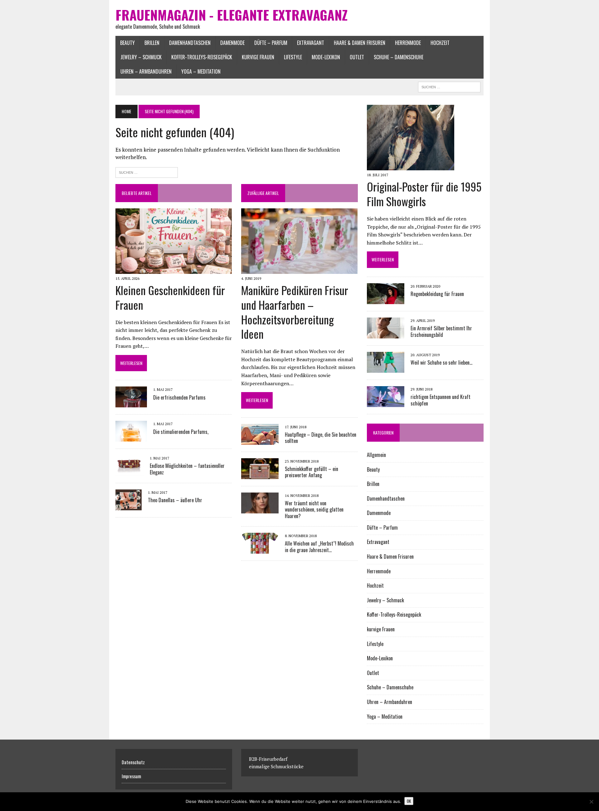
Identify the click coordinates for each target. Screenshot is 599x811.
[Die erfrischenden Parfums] (131, 403)
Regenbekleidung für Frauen (437, 294)
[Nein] (591, 802)
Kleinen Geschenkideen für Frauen (170, 297)
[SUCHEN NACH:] (449, 86)
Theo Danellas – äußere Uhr (175, 500)
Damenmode (232, 42)
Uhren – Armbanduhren (146, 71)
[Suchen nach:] (146, 171)
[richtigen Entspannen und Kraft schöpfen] (385, 402)
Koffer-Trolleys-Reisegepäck (201, 57)
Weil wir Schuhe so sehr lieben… (441, 362)
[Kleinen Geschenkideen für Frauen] (173, 269)
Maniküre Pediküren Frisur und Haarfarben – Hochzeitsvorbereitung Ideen (294, 312)
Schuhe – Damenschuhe (398, 57)
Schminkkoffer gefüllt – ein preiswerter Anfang (311, 472)
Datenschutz (133, 762)
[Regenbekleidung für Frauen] (385, 299)
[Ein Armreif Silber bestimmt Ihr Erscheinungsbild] (385, 334)
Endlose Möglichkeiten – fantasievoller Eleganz (187, 469)
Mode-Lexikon (326, 57)
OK (409, 801)
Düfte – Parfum (270, 42)
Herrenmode (408, 42)
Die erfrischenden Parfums (179, 397)
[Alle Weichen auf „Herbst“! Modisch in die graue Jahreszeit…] (260, 549)
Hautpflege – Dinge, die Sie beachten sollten (320, 438)
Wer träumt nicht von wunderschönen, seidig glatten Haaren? (314, 509)
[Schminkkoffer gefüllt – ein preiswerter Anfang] (260, 474)
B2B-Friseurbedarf (268, 759)
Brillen (151, 42)
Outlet (357, 57)
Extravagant (310, 42)
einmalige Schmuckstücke (276, 766)
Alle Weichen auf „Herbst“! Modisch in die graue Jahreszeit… (319, 547)
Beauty (127, 42)
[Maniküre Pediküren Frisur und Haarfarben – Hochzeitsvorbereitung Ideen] (299, 269)
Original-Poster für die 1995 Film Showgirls (424, 193)
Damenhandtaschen (190, 42)
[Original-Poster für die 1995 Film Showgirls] (410, 166)
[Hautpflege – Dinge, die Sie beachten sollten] (260, 440)
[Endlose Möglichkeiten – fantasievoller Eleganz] (129, 471)
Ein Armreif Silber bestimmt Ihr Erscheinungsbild (441, 331)
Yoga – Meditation (201, 71)
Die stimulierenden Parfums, (180, 431)
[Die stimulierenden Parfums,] (131, 437)
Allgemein (376, 455)
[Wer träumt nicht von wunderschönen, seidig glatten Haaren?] (260, 509)
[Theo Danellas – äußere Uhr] (128, 506)
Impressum (131, 776)
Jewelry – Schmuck (141, 57)
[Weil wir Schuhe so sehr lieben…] (385, 368)
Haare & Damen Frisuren (359, 42)
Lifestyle (293, 57)
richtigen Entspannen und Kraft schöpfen (440, 400)
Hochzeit (440, 42)
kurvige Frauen (258, 57)
